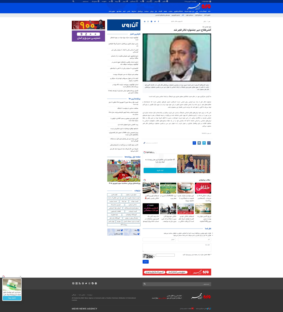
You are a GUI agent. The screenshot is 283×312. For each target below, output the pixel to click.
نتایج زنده (104, 1)
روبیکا (116, 1)
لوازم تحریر (114, 195)
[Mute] (182, 171)
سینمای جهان (189, 15)
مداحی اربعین (133, 205)
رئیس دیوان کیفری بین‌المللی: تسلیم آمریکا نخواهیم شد (123, 45)
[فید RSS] (79, 283)
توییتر (124, 1)
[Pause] (179, 171)
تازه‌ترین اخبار (135, 34)
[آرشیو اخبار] (76, 283)
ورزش (151, 11)
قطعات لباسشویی (116, 211)
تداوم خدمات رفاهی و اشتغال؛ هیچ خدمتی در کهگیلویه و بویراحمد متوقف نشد (125, 63)
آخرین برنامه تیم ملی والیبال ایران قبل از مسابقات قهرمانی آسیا (124, 140)
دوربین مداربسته (116, 205)
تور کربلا (124, 201)
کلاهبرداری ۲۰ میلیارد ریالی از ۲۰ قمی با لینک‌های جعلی (124, 69)
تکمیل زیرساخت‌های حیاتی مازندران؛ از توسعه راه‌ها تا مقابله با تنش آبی (123, 92)
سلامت (170, 11)
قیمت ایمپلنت (133, 211)
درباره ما (90, 295)
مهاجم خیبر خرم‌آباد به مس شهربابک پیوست (125, 74)
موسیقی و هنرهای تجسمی (162, 15)
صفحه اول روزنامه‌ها (132, 157)
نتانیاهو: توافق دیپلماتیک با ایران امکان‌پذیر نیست (124, 129)
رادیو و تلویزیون (176, 15)
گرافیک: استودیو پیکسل (186, 309)
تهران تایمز (111, 221)
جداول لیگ (94, 1)
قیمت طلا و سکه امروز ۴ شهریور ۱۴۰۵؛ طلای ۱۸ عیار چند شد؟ (123, 103)
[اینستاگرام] (89, 283)
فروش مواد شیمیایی (115, 208)
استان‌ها (134, 11)
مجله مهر (119, 11)
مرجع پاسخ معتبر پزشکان (132, 208)
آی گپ (148, 1)
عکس (128, 11)
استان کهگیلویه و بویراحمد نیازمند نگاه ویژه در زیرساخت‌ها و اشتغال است (125, 86)
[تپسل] (144, 152)
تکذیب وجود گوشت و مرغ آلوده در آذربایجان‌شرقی (124, 145)
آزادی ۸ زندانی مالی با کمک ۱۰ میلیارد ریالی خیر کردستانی (124, 51)
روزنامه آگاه (124, 225)
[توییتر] (86, 283)
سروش (156, 1)
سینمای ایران (198, 15)
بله (141, 1)
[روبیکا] (83, 283)
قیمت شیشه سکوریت (133, 198)
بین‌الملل (140, 11)
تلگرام (164, 1)
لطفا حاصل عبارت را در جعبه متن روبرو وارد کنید (197, 255)
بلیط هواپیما (114, 215)
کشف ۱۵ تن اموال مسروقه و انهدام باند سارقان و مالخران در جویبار (124, 79)
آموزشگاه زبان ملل (115, 218)
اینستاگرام (133, 1)
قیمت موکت (134, 201)
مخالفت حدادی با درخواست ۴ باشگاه (128, 108)
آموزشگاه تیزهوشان (131, 215)
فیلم (124, 11)
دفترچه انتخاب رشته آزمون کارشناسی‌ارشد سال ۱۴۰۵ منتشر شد (123, 113)
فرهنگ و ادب (203, 11)
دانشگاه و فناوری (178, 11)
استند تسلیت (113, 201)
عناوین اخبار (207, 15)
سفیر (123, 198)
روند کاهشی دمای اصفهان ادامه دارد (128, 125)
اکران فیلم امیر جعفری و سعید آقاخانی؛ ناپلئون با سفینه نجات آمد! (124, 119)
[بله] (92, 283)
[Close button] (20, 277)
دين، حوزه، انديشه (189, 11)
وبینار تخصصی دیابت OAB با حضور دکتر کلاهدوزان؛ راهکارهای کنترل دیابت (123, 134)
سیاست (146, 11)
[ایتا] (73, 283)
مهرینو (119, 221)
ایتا (110, 1)
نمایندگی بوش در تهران (131, 218)
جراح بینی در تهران (131, 195)
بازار (156, 11)
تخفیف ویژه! (12, 298)
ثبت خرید (160, 170)
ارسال (145, 262)
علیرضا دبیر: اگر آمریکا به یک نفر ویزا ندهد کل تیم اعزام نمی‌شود (124, 150)
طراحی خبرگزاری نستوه (201, 309)
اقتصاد (160, 11)
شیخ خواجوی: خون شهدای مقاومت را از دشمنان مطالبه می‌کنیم (124, 57)
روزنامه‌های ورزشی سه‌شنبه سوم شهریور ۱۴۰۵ (124, 183)
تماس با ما (82, 295)
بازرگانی (74, 295)
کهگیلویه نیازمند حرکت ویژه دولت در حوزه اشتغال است (124, 39)
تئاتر (183, 15)
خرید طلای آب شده (113, 198)
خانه (209, 11)
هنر (197, 11)
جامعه (165, 11)
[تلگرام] (95, 283)
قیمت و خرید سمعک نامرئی (131, 221)
